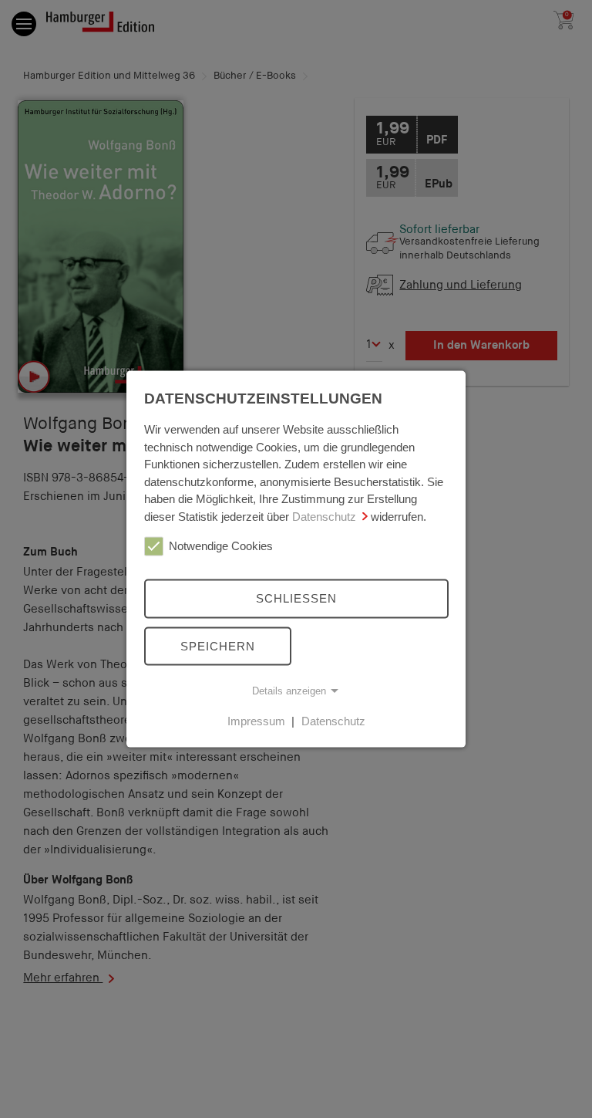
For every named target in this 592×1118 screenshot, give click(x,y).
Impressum (256, 721)
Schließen (296, 598)
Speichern (217, 645)
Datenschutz (324, 515)
